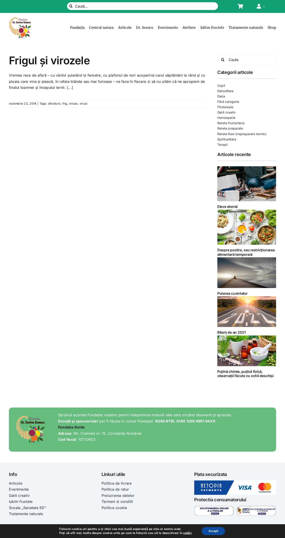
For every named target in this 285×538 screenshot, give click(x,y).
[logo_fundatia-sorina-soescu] (20, 19)
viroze (73, 103)
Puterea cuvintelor (232, 293)
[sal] (256, 507)
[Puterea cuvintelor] (246, 272)
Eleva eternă (227, 206)
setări (187, 533)
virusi (83, 103)
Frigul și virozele (49, 60)
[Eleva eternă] (246, 183)
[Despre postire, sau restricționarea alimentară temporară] (246, 227)
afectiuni (54, 103)
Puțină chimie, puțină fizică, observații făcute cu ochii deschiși (245, 373)
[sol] (214, 507)
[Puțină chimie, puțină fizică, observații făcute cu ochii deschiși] (246, 350)
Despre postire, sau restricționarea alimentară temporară (246, 252)
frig (64, 103)
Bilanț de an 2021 (231, 332)
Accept (213, 531)
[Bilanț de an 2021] (246, 311)
